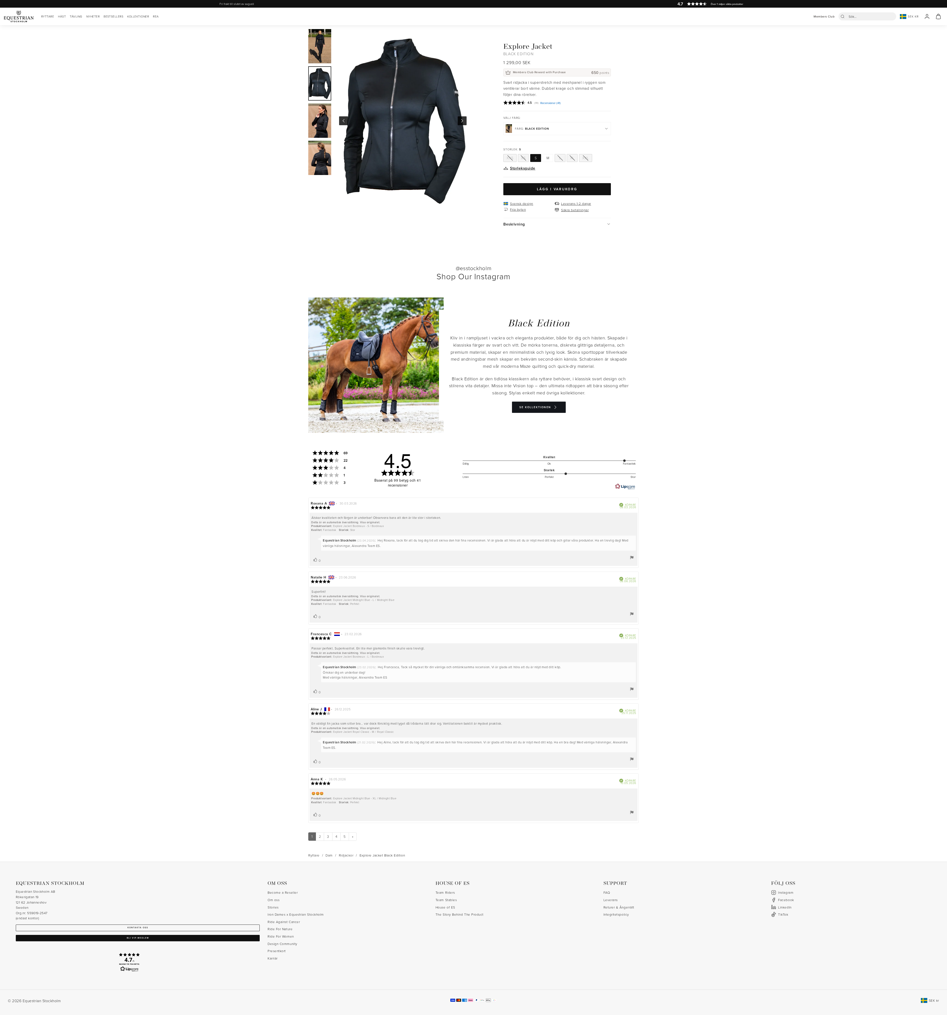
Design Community (282, 943)
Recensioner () (550, 103)
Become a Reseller (283, 892)
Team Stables (446, 899)
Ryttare (314, 855)
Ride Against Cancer (284, 921)
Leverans (610, 899)
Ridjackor (346, 855)
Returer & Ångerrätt (618, 907)
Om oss (273, 899)
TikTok (783, 914)
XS (523, 158)
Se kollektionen (535, 407)
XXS (510, 158)
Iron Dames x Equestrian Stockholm (296, 914)
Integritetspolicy (616, 914)
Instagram (785, 892)
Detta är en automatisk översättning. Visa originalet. (345, 522)
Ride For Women (281, 936)
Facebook (786, 899)
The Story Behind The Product (460, 914)
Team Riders (445, 892)
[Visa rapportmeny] (632, 558)
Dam (329, 855)
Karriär (273, 958)
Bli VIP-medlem (138, 937)
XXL (585, 158)
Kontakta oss (137, 927)
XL (572, 158)
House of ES (445, 907)
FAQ (606, 892)
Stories (273, 907)
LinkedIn (784, 907)
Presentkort (277, 950)
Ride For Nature (280, 929)
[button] (867, 16)
